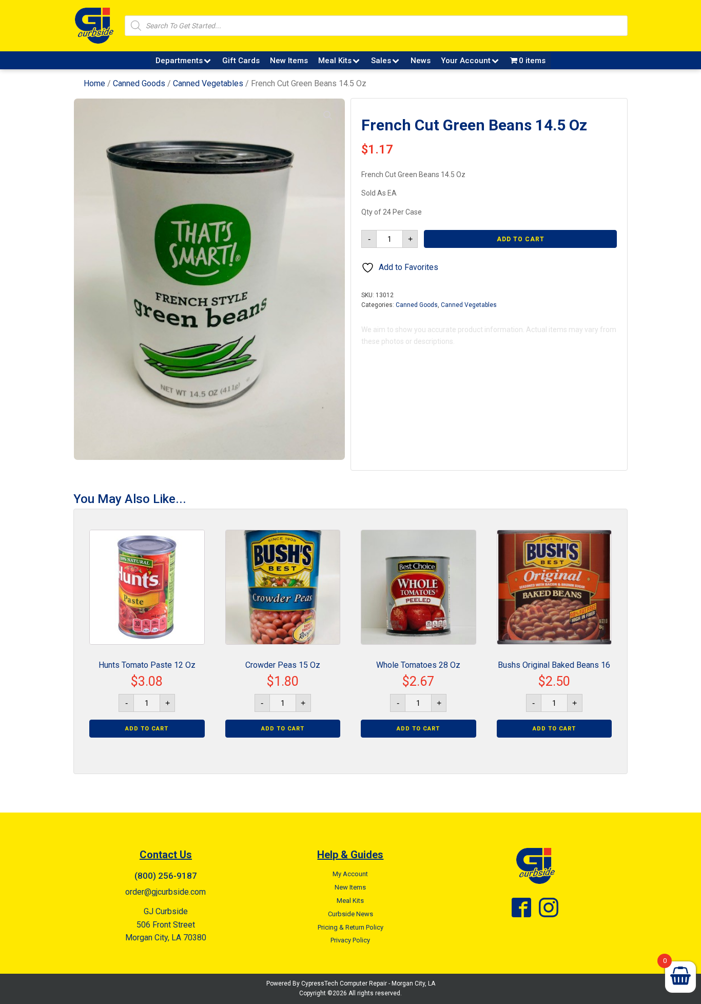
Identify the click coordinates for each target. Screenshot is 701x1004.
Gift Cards (241, 60)
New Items (289, 60)
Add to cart (520, 239)
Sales (381, 60)
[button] (328, 115)
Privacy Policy (350, 940)
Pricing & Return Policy (350, 927)
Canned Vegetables (208, 83)
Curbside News (350, 914)
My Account (350, 874)
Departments (179, 60)
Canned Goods (139, 83)
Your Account (466, 60)
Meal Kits (335, 60)
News (421, 60)
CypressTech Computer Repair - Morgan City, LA (368, 983)
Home (94, 83)
